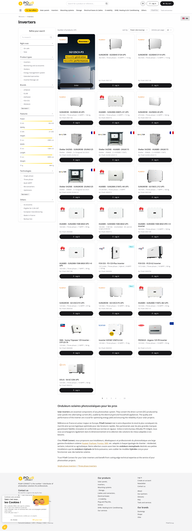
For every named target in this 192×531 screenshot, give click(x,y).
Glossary (141, 497)
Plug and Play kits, (104, 502)
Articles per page (158, 30)
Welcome (22, 17)
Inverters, (101, 484)
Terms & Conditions (24, 523)
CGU (44, 523)
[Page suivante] (129, 398)
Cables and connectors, (106, 493)
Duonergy (141, 511)
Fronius (100, 443)
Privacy (39, 523)
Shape (140, 514)
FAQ (139, 500)
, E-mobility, (102, 499)
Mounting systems (104, 487)
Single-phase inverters (67, 466)
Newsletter (142, 483)
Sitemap (50, 523)
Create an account (144, 480)
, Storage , (101, 490)
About (140, 491)
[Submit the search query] (106, 3)
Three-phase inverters (87, 466)
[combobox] (185, 18)
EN (187, 18)
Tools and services (144, 502)
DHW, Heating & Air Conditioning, (110, 508)
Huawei (85, 443)
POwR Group (170, 523)
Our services (102, 510)
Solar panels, (102, 482)
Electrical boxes (103, 496)
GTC (33, 523)
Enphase (92, 443)
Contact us (141, 486)
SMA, (106, 443)
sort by (125, 30)
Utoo (139, 517)
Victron (100, 505)
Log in (140, 478)
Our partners (142, 494)
